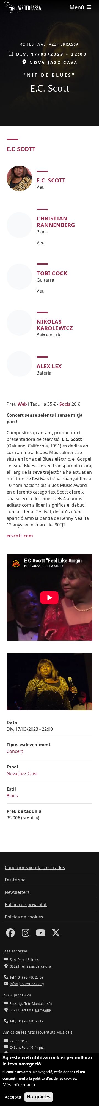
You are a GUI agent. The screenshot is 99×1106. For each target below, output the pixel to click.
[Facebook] (10, 934)
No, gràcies (39, 1096)
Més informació (18, 1085)
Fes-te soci (15, 880)
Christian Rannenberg (56, 222)
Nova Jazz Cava (22, 773)
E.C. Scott (51, 180)
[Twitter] (55, 934)
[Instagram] (25, 934)
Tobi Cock (52, 273)
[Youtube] (40, 934)
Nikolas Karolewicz (55, 325)
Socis (64, 404)
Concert (15, 751)
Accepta (13, 1097)
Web (22, 404)
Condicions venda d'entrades (35, 867)
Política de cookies (24, 917)
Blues (12, 796)
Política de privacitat (26, 904)
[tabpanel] (49, 271)
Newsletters (17, 892)
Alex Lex (49, 366)
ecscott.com (20, 536)
